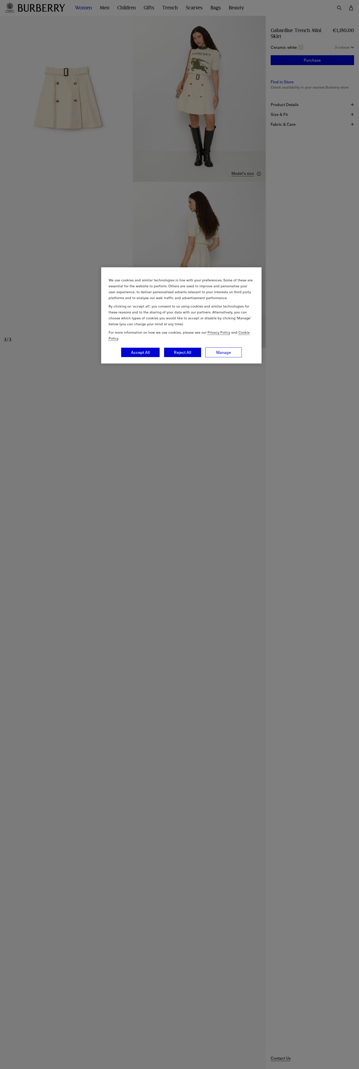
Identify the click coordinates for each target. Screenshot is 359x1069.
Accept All (140, 352)
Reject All (182, 352)
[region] (181, 315)
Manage (223, 352)
